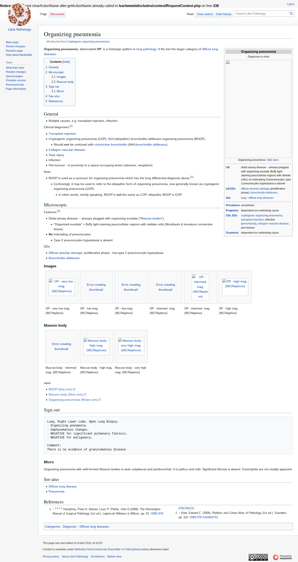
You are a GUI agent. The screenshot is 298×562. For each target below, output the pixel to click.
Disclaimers (98, 556)
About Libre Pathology (75, 556)
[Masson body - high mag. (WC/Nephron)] (96, 346)
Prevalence (233, 205)
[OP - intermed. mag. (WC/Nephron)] (200, 287)
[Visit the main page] (19, 17)
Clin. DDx (231, 215)
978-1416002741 (207, 517)
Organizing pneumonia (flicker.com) (73, 399)
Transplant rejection (62, 133)
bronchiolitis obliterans (264, 192)
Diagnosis (69, 526)
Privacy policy (51, 556)
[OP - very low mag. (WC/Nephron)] (62, 287)
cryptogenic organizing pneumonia (261, 215)
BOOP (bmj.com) (60, 389)
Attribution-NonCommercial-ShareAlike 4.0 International (107, 549)
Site (228, 197)
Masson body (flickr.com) (66, 394)
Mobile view (114, 556)
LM (227, 167)
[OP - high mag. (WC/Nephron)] (235, 287)
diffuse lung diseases (261, 197)
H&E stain (272, 159)
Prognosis (232, 210)
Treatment (232, 232)
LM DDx (231, 188)
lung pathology (146, 49)
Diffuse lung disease (63, 486)
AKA (111, 139)
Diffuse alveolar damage (65, 253)
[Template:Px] (258, 108)
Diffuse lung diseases (94, 526)
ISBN (154, 513)
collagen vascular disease (273, 223)
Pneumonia (56, 491)
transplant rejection (252, 219)
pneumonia (248, 223)
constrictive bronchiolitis (110, 144)
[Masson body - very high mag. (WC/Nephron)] (131, 346)
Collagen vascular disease (67, 149)
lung (243, 197)
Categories (52, 526)
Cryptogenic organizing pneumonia (88, 41)
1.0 (56, 508)
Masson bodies (151, 218)
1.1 (60, 508)
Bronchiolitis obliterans (64, 258)
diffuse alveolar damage (255, 188)
